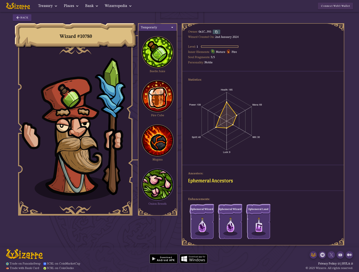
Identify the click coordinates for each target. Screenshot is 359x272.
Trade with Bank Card (24, 268)
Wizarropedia (116, 6)
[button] (158, 27)
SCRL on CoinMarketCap (63, 263)
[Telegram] (322, 255)
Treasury (46, 6)
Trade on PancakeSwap (25, 263)
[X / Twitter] (331, 255)
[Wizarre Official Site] (313, 255)
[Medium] (349, 255)
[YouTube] (340, 255)
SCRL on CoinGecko (60, 268)
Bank (90, 6)
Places (69, 6)
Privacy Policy (327, 263)
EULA (346, 263)
